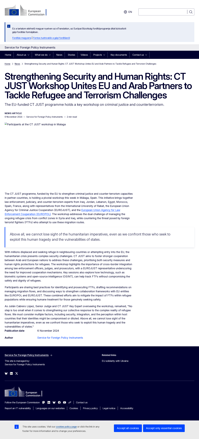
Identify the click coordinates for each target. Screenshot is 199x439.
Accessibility (126, 408)
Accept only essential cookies (164, 428)
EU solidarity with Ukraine (115, 360)
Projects (97, 54)
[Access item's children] (29, 55)
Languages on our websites (50, 408)
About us (21, 54)
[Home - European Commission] (28, 10)
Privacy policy (90, 408)
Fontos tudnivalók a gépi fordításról (51, 37)
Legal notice (109, 408)
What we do (41, 54)
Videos (84, 54)
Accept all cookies (128, 428)
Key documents (119, 54)
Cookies (73, 408)
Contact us (138, 54)
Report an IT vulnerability (18, 408)
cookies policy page (66, 426)
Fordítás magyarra (21, 37)
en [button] (130, 11)
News (59, 54)
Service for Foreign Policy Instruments (60, 337)
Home (8, 54)
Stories (71, 54)
